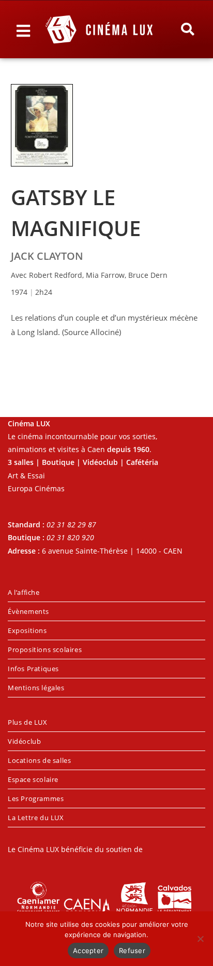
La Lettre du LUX (36, 817)
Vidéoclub (24, 741)
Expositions (27, 630)
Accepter (88, 950)
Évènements (28, 611)
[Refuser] (200, 939)
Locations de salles (39, 760)
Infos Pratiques (33, 668)
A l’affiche (24, 592)
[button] (188, 29)
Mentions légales (36, 687)
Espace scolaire (33, 779)
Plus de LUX (28, 722)
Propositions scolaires (45, 649)
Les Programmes (36, 798)
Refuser (132, 950)
